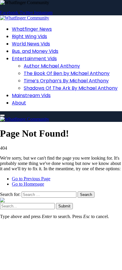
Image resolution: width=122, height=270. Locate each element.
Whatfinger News (32, 29)
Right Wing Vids (29, 36)
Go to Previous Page (31, 178)
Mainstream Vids (31, 95)
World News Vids (31, 43)
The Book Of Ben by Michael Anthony (67, 73)
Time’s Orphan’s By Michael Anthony (66, 80)
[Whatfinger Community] (24, 17)
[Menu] (2, 115)
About (19, 102)
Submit (64, 206)
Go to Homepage (28, 183)
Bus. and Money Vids (35, 51)
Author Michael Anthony (52, 66)
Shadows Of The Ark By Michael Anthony (71, 88)
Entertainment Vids (34, 58)
